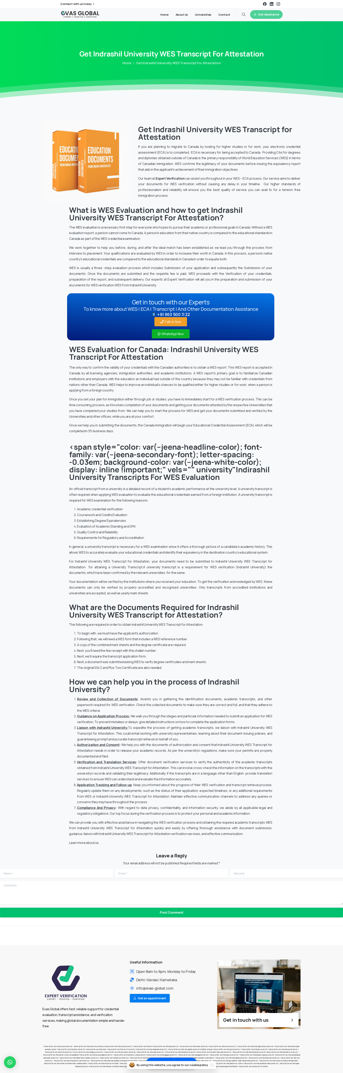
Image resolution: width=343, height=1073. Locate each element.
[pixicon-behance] (297, 935)
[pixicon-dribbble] (289, 935)
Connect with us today (76, 4)
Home (126, 63)
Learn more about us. (84, 843)
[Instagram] (278, 4)
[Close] (212, 1065)
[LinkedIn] (271, 4)
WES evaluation (87, 227)
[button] (10, 1062)
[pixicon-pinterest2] (281, 935)
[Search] (244, 14)
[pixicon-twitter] (265, 935)
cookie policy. (199, 1065)
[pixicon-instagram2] (273, 935)
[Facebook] (264, 4)
